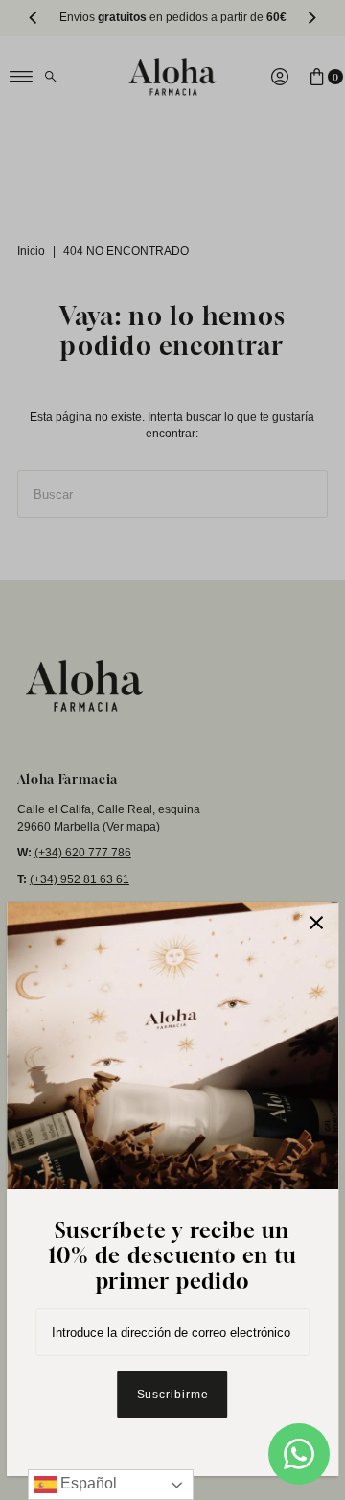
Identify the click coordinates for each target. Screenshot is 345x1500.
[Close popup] (317, 923)
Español (87, 1483)
